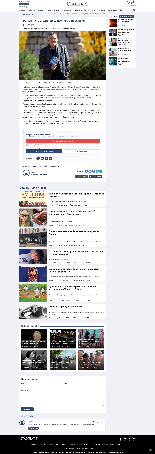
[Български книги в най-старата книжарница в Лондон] (33, 237)
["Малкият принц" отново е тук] (33, 311)
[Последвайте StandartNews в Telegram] (26, 7)
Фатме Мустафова (65, 83)
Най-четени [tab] (113, 16)
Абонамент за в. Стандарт (116, 452)
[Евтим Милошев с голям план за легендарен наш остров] (91, 360)
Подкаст (64, 444)
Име (23, 383)
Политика (44, 444)
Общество (52, 263)
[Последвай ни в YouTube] (125, 439)
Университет (54, 166)
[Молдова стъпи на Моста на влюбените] (63, 360)
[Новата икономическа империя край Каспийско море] (113, 32)
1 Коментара (96, 176)
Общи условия (44, 452)
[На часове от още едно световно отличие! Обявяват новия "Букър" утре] (33, 217)
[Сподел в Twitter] (90, 171)
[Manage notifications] (150, 450)
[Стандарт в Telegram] (46, 158)
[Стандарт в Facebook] (38, 158)
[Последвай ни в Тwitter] (129, 439)
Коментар (25, 390)
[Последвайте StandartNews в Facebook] (20, 7)
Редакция (54, 452)
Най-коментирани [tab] (126, 16)
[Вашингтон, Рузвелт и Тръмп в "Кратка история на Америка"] (33, 199)
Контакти (91, 452)
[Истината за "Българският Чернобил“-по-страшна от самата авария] (33, 256)
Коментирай (82, 176)
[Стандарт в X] (50, 158)
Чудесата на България (79, 444)
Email (65, 383)
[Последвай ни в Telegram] (134, 439)
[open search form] (134, 10)
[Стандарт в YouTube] (42, 158)
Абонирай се (24, 4)
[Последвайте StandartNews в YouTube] (24, 7)
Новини (56, 14)
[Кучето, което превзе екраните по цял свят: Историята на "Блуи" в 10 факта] (33, 293)
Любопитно (95, 444)
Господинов (43, 166)
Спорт (119, 444)
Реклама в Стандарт (79, 452)
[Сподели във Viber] (93, 171)
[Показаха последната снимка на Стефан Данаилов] (34, 338)
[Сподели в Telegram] (97, 171)
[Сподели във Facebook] (86, 171)
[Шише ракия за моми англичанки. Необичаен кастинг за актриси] (33, 274)
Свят (112, 444)
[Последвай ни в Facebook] (120, 439)
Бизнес (105, 444)
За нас (35, 452)
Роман (34, 166)
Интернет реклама (65, 452)
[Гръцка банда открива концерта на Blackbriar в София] (63, 338)
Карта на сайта (101, 452)
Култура (62, 14)
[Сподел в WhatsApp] (100, 171)
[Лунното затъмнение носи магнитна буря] (113, 23)
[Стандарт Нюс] (28, 440)
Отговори (34, 428)
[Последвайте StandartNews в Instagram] (22, 7)
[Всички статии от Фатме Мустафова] (26, 173)
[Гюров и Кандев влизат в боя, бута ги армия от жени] (113, 61)
